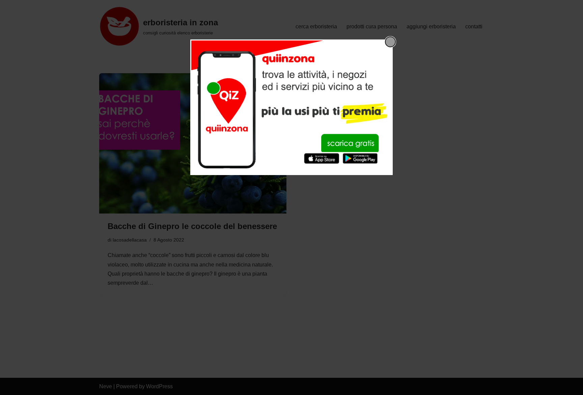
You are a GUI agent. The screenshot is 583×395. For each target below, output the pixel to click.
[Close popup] (390, 42)
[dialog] (291, 107)
